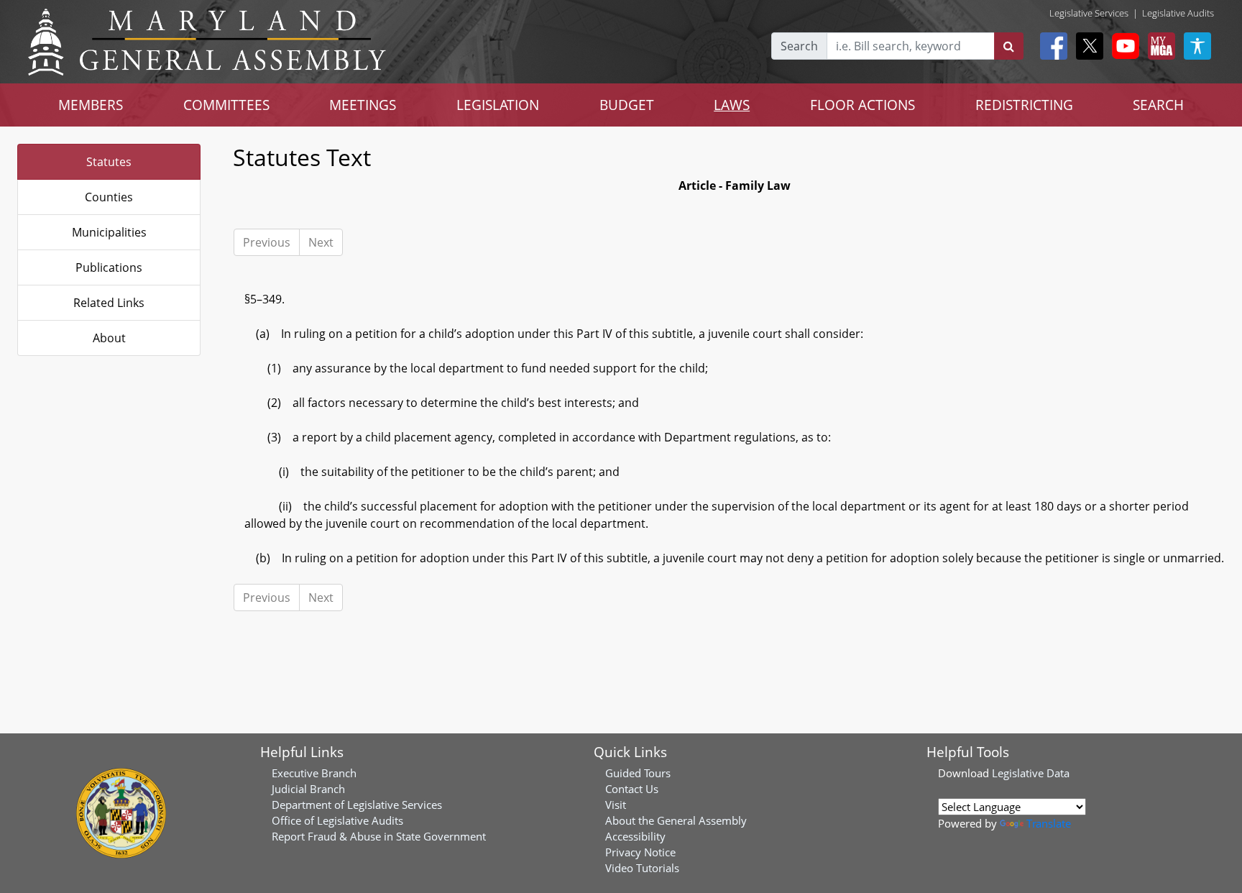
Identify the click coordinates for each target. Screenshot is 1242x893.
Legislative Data (1031, 773)
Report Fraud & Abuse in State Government (379, 836)
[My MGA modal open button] (1158, 46)
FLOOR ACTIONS (862, 105)
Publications (108, 267)
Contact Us (631, 789)
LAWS (732, 105)
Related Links (108, 303)
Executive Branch (314, 773)
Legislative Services (1088, 12)
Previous (266, 242)
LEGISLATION (497, 105)
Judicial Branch (308, 789)
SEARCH (1158, 105)
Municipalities (109, 232)
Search (799, 46)
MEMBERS (90, 105)
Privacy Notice (640, 852)
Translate (1048, 823)
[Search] (1009, 46)
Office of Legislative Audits (337, 820)
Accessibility (635, 836)
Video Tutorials (642, 868)
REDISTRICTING (1024, 105)
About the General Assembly (676, 820)
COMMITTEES (226, 105)
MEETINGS (362, 105)
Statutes (109, 162)
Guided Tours (638, 773)
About (109, 338)
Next (321, 242)
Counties (109, 197)
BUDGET (626, 105)
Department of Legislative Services (357, 804)
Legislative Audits (1178, 12)
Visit (615, 804)
